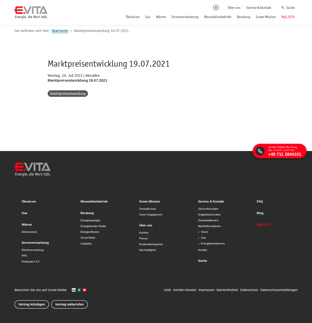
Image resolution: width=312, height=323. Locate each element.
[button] (73, 290)
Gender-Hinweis (184, 290)
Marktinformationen (209, 226)
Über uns (234, 7)
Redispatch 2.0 (30, 261)
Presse (143, 238)
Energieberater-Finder (93, 226)
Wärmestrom (29, 232)
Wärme (161, 17)
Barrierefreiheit (227, 290)
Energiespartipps (90, 220)
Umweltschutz (147, 208)
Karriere (144, 232)
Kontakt (202, 250)
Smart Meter (88, 237)
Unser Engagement (150, 214)
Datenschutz (249, 290)
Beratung (243, 17)
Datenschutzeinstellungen (279, 290)
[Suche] (289, 7)
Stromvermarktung (185, 17)
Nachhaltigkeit (147, 250)
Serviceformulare (208, 208)
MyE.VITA (288, 17)
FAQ (260, 201)
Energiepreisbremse (213, 243)
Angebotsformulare (209, 214)
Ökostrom (133, 17)
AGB (167, 290)
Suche (283, 7)
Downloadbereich (208, 220)
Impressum (206, 290)
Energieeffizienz (90, 232)
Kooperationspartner (151, 244)
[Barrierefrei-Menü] (216, 7)
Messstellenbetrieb (217, 17)
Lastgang (86, 243)
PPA (24, 255)
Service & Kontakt (258, 7)
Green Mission (266, 17)
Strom (204, 232)
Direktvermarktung (33, 250)
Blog (260, 213)
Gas (147, 17)
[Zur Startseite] (31, 12)
